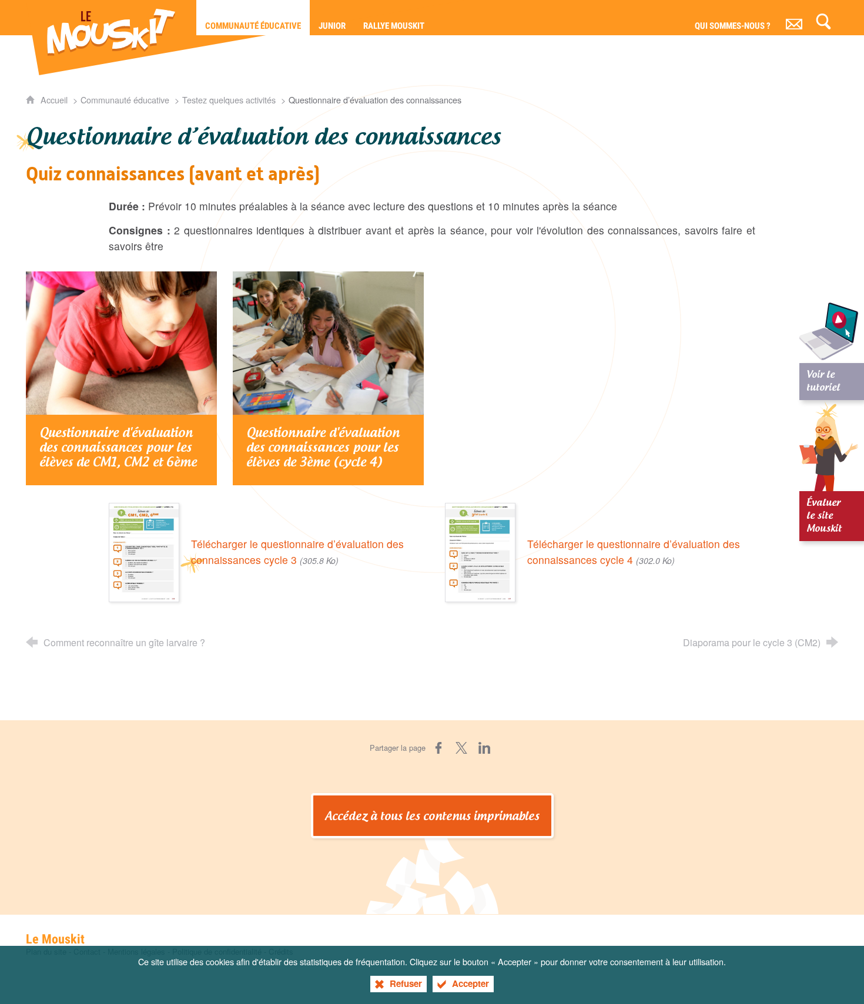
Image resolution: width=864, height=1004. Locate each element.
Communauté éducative (125, 99)
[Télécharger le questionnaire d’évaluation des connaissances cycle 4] (480, 551)
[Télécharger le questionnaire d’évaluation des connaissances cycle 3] (144, 551)
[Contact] (794, 17)
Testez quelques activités (229, 99)
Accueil (55, 99)
